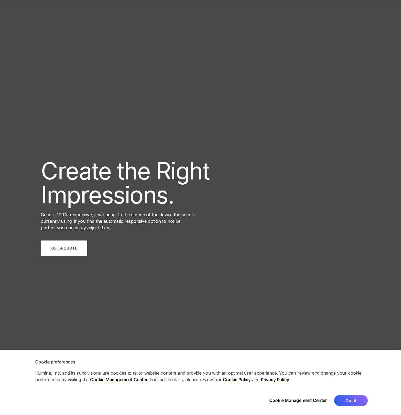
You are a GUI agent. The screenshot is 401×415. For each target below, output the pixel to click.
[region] (200, 382)
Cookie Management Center (119, 379)
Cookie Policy (237, 379)
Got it (351, 400)
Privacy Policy (275, 379)
